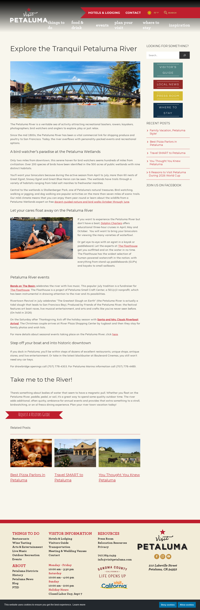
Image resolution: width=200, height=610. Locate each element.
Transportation (59, 547)
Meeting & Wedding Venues (68, 551)
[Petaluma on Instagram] (162, 556)
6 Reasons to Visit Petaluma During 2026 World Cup (167, 174)
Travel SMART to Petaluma (168, 153)
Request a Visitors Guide (34, 415)
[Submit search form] (165, 13)
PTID (15, 587)
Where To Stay (168, 110)
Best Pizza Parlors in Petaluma (163, 143)
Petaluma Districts (25, 571)
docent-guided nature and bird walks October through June (91, 201)
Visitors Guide (59, 542)
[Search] (184, 55)
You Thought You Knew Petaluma (165, 162)
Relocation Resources (112, 542)
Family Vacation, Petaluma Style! (167, 132)
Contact (133, 13)
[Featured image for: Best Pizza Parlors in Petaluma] (31, 453)
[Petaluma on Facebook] (156, 556)
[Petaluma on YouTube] (168, 556)
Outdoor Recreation (26, 555)
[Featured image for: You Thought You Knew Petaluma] (119, 453)
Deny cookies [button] (168, 605)
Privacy (103, 547)
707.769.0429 (107, 555)
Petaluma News (22, 579)
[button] (12, 459)
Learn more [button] (79, 604)
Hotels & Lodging (104, 13)
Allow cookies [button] (187, 605)
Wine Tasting (21, 542)
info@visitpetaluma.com (115, 559)
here (115, 334)
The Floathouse (127, 246)
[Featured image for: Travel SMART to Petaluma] (75, 453)
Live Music (19, 551)
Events (17, 559)
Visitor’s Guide (168, 70)
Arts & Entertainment (27, 547)
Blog (15, 583)
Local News (168, 84)
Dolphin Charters (111, 223)
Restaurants (20, 538)
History (17, 575)
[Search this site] (179, 12)
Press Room (168, 95)
